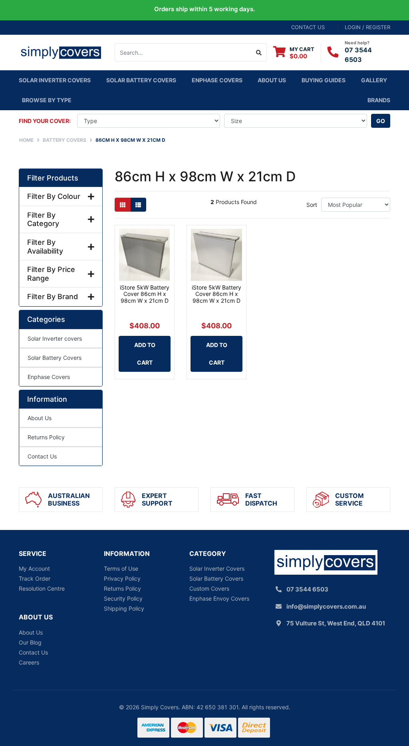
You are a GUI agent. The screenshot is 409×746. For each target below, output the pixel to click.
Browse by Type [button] (46, 100)
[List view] (138, 205)
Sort (311, 204)
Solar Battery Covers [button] (141, 80)
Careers (29, 662)
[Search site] (259, 52)
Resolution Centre (42, 588)
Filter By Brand (52, 296)
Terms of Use (121, 568)
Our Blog (30, 642)
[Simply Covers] (61, 51)
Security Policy (123, 598)
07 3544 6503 (307, 589)
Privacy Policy (122, 578)
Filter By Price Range (51, 273)
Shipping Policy (124, 608)
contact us (308, 27)
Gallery (374, 80)
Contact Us (42, 456)
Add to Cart (144, 353)
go (380, 120)
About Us (272, 80)
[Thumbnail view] (123, 205)
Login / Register (367, 27)
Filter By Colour (53, 196)
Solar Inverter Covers (216, 568)
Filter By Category (43, 219)
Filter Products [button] (52, 178)
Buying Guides (323, 80)
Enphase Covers (217, 80)
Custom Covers (209, 588)
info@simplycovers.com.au (326, 606)
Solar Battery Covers (54, 357)
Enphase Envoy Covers (219, 598)
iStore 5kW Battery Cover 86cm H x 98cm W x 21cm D (144, 294)
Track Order (34, 578)
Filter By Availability (45, 246)
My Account (34, 568)
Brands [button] (378, 100)
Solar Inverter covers (55, 80)
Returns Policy (46, 437)
